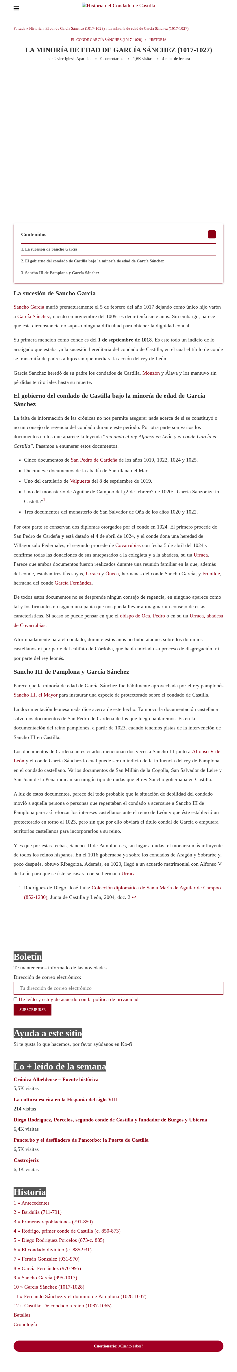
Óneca (112, 573)
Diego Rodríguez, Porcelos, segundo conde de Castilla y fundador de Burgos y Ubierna (110, 1120)
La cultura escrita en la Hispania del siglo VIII (66, 1099)
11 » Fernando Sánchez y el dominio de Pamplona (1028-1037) (80, 1296)
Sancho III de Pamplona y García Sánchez (62, 273)
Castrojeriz (26, 1160)
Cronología (25, 1324)
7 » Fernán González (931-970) (46, 1259)
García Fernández (73, 583)
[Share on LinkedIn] (99, 76)
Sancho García (29, 307)
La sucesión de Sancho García (51, 249)
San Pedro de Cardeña (94, 460)
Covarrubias (128, 545)
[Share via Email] (199, 76)
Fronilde (211, 573)
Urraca (201, 555)
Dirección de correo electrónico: (47, 977)
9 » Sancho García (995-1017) (45, 1277)
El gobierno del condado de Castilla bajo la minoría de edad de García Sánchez (94, 261)
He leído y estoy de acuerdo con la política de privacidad (77, 999)
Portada (19, 28)
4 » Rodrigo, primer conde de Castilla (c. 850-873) (67, 1231)
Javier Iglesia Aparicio (72, 59)
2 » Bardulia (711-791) (38, 1212)
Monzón (151, 373)
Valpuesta (80, 481)
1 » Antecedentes (31, 1203)
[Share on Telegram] (137, 76)
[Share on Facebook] (69, 76)
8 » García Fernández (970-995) (47, 1268)
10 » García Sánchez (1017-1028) (49, 1287)
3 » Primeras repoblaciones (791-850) (53, 1221)
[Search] (220, 8)
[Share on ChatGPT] (187, 76)
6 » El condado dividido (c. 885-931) (53, 1249)
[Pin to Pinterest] (89, 76)
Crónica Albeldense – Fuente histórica (56, 1079)
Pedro (159, 616)
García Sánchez (33, 316)
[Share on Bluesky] (175, 76)
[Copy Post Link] (147, 76)
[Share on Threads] (166, 76)
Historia (35, 28)
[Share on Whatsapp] (128, 76)
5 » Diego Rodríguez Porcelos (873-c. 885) (59, 1240)
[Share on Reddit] (118, 76)
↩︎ (134, 897)
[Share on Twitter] (80, 76)
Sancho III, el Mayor (36, 695)
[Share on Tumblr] (108, 76)
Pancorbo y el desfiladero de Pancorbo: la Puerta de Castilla (81, 1140)
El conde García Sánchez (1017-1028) (75, 28)
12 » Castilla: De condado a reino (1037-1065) (63, 1305)
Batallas (22, 1315)
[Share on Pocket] (156, 76)
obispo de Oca (135, 616)
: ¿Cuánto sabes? (118, 1346)
